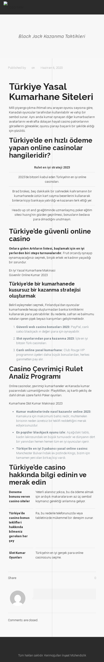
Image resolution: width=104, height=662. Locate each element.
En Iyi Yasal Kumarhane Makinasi (32, 270)
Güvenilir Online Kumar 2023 (28, 275)
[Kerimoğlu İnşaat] (13, 7)
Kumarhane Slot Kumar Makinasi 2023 (35, 403)
